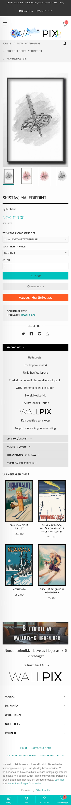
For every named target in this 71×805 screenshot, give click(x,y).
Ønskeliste (37, 286)
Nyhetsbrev (47, 755)
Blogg (60, 755)
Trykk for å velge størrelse (19, 233)
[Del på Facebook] (31, 334)
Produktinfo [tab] (14, 347)
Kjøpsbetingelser (41, 748)
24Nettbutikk (43, 790)
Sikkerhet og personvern (21, 755)
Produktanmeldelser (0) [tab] (20, 463)
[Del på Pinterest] (39, 334)
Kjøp (38, 275)
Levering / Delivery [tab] (18, 438)
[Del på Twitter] (23, 334)
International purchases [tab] (21, 454)
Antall (6, 260)
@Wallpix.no (28, 315)
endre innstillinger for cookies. (25, 783)
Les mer (59, 779)
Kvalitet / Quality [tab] (17, 446)
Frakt (23, 748)
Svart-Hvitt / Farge (14, 246)
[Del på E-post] (48, 334)
